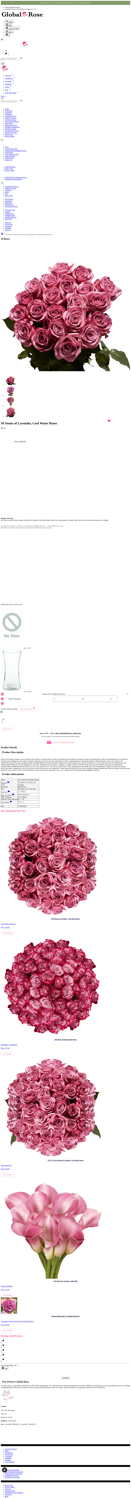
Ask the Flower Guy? (12, 131)
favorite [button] (109, 420)
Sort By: (3, 1365)
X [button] (2, 98)
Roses (7, 109)
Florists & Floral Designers (13, 1474)
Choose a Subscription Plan (64, 742)
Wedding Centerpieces (12, 127)
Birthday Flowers (10, 118)
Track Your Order (13, 29)
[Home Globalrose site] (22, 17)
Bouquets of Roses (11, 125)
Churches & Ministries (12, 1470)
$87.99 (3, 428)
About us (8, 1489)
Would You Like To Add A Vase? (11, 604)
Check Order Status (11, 149)
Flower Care (9, 134)
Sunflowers (8, 110)
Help (9, 25)
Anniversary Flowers (12, 186)
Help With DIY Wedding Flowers (16, 177)
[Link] (21, 59)
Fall (6, 194)
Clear (6, 1368)
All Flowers (9, 224)
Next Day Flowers (11, 1449)
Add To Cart (6, 729)
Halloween (8, 203)
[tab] (10, 380)
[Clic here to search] (21, 101)
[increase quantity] (111, 699)
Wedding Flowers (10, 217)
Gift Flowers (9, 199)
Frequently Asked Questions (14, 1493)
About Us (8, 230)
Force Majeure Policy (12, 154)
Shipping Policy (10, 156)
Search (10, 22)
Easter (7, 192)
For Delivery (21, 9)
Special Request (10, 167)
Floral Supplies (10, 1462)
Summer (7, 212)
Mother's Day (9, 205)
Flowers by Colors (11, 133)
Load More (65, 1378)
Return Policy (9, 158)
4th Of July (8, 219)
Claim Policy (9, 152)
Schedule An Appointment (13, 179)
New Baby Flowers (11, 206)
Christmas (8, 190)
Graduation (8, 201)
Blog (6, 1496)
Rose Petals (8, 123)
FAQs (7, 147)
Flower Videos (9, 136)
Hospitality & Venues (12, 1475)
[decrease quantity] (55, 699)
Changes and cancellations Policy (16, 151)
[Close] (3, 63)
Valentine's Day (10, 215)
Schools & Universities (12, 1477)
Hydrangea (8, 114)
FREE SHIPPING (20, 442)
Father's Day (9, 196)
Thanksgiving (9, 214)
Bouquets (8, 1460)
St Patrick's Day (10, 210)
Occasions (8, 226)
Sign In (10, 32)
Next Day (8, 223)
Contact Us (8, 160)
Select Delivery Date (26, 709)
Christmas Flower (10, 116)
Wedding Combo (10, 129)
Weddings (8, 228)
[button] (6, 51)
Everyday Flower (10, 120)
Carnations (8, 112)
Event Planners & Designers (14, 1472)
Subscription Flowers (12, 122)
